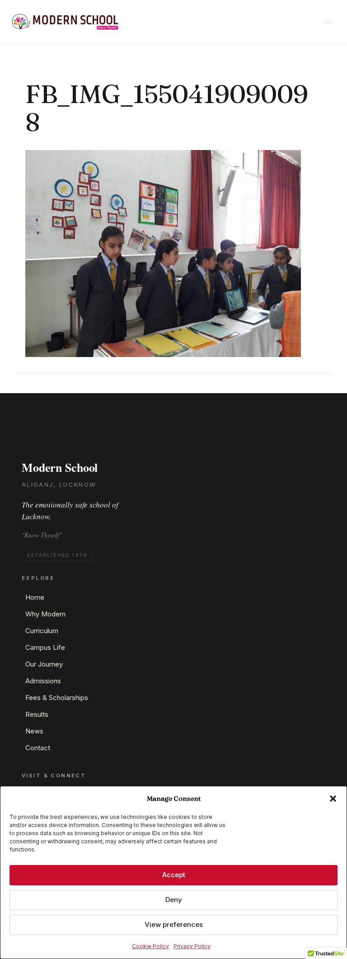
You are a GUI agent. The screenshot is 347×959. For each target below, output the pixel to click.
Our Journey (44, 664)
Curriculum (41, 630)
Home (34, 597)
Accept (173, 874)
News (34, 731)
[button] (333, 798)
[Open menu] (327, 21)
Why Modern (45, 614)
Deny (173, 899)
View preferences (174, 924)
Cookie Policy (150, 946)
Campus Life (45, 647)
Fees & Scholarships (56, 697)
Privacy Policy (192, 946)
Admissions (43, 681)
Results (36, 714)
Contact (37, 747)
